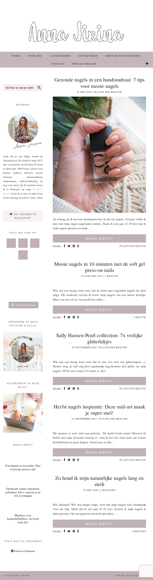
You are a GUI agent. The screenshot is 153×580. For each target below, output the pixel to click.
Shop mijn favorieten (123, 55)
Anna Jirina (21, 575)
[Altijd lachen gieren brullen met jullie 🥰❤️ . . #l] (9, 294)
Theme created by (133, 575)
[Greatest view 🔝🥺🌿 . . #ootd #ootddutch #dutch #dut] (36, 278)
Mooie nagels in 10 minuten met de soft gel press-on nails (99, 266)
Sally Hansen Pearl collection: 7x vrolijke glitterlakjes (99, 338)
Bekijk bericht (99, 238)
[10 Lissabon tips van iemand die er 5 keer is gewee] (23, 294)
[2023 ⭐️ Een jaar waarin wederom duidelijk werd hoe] (36, 286)
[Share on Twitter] (69, 246)
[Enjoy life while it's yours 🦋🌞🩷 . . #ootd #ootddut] (23, 278)
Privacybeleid (84, 63)
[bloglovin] (147, 64)
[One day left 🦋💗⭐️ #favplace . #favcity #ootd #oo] (23, 286)
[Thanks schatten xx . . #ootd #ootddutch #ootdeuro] (36, 294)
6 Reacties (108, 490)
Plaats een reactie (108, 91)
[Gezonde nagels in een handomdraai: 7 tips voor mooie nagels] (99, 212)
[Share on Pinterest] (74, 246)
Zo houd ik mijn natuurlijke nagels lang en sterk (99, 480)
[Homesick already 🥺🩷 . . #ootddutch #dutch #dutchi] (9, 278)
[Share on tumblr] (78, 246)
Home (16, 55)
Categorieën (60, 55)
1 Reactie (111, 275)
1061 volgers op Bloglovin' (24, 215)
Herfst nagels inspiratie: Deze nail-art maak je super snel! (99, 409)
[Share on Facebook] (65, 246)
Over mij (35, 55)
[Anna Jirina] (76, 26)
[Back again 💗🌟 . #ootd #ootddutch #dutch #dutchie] (9, 286)
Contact (58, 63)
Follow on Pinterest (24, 551)
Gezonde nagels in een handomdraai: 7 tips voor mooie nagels (99, 82)
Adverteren (88, 55)
